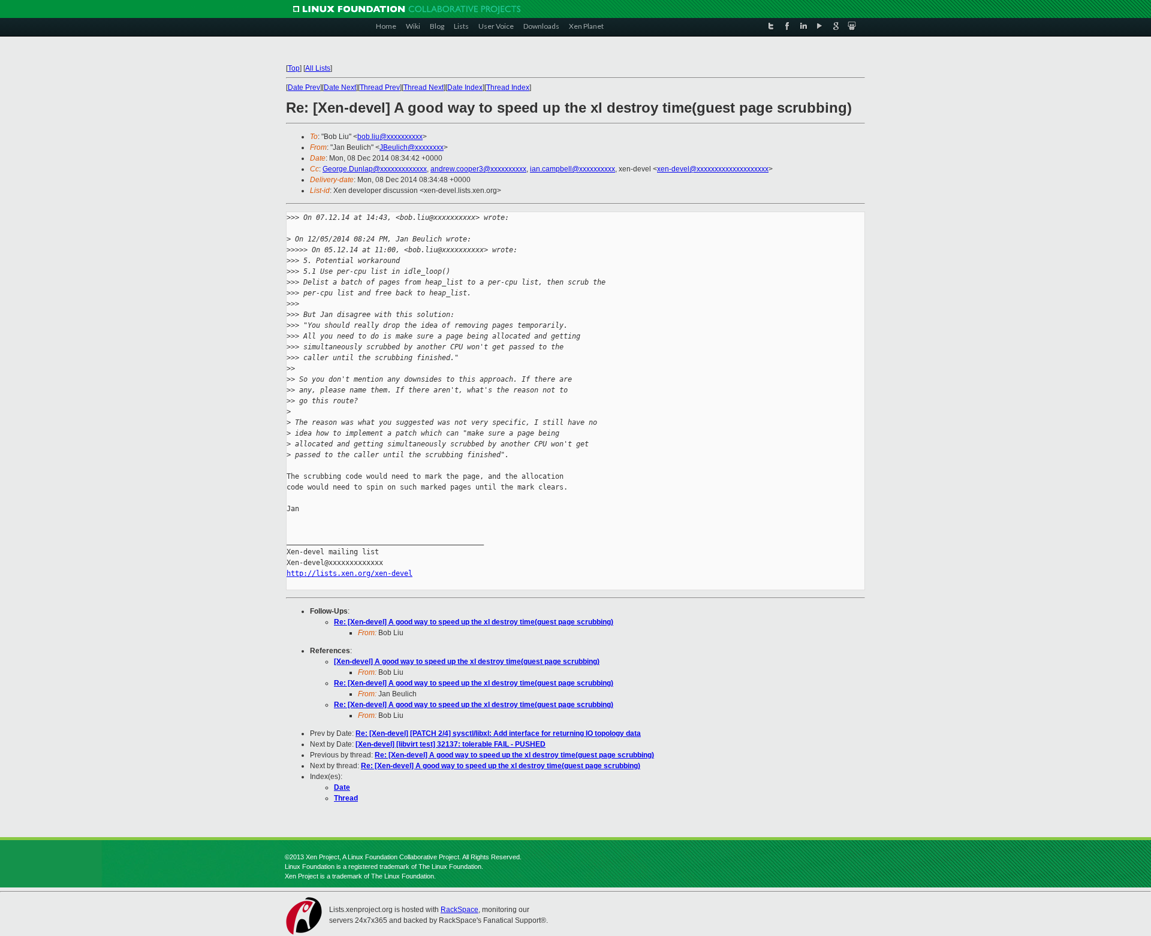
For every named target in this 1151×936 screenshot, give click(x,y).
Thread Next (423, 87)
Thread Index (507, 87)
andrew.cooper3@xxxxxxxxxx (478, 169)
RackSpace (459, 909)
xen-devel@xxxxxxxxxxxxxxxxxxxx (713, 169)
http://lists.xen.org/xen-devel (349, 573)
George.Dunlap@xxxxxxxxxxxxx (375, 169)
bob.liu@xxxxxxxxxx (390, 136)
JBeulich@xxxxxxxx (411, 147)
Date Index (465, 87)
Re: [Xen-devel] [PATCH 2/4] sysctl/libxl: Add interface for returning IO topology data (498, 733)
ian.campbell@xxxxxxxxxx (572, 169)
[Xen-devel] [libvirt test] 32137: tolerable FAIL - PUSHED (450, 744)
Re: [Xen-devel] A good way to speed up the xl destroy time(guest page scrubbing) (473, 622)
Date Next (340, 87)
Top (294, 68)
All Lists (317, 68)
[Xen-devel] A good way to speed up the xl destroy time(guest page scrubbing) (466, 661)
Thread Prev (380, 87)
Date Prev (304, 87)
